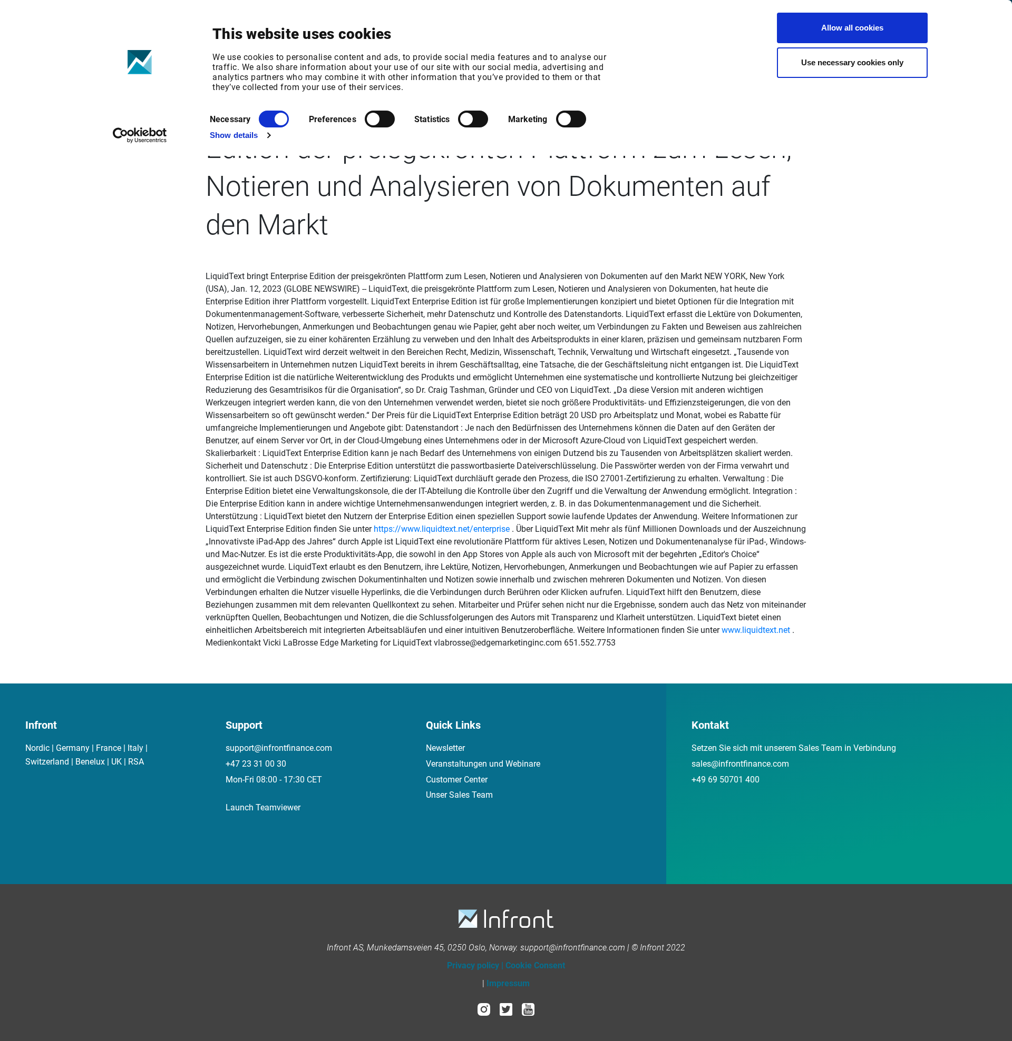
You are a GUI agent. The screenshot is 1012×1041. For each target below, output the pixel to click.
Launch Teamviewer (263, 807)
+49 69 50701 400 (726, 780)
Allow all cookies (852, 27)
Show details (234, 135)
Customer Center (457, 780)
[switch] (380, 119)
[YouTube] (528, 1009)
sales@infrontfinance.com (740, 764)
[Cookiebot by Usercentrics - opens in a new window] (140, 135)
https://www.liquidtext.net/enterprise (442, 529)
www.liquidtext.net (756, 630)
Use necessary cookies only (852, 62)
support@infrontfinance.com (279, 748)
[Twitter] (506, 1009)
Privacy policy (473, 965)
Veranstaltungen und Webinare (483, 764)
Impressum (508, 983)
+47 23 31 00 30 (256, 764)
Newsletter (445, 748)
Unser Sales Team (459, 795)
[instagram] (484, 1009)
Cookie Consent (535, 965)
